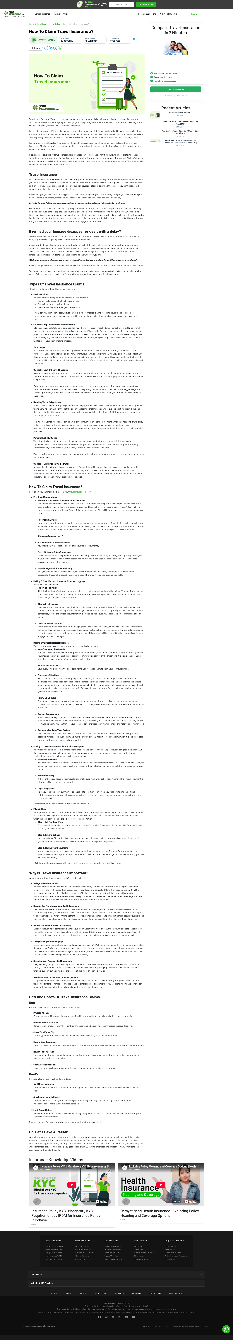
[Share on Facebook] (46, 48)
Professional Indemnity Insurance (176, 1256)
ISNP (167, 1326)
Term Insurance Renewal (112, 1249)
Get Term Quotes (146, 4)
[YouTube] (133, 1317)
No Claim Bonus (80, 1259)
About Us (54, 1293)
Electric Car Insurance (141, 1259)
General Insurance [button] (42, 14)
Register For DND (155, 1293)
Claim (162, 14)
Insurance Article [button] (61, 14)
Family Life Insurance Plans (113, 1259)
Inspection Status (101, 1293)
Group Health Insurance (173, 1253)
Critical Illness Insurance (53, 1249)
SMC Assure (172, 14)
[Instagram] (119, 1317)
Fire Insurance (169, 1249)
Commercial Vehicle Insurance (144, 1253)
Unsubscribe (136, 1293)
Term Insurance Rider (111, 1253)
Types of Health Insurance (54, 1246)
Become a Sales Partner (148, 14)
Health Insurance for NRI (53, 1256)
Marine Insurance (170, 1246)
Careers (68, 1293)
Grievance (146, 1326)
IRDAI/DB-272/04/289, (99, 1309)
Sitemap (205, 1326)
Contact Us (82, 1293)
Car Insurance (138, 1249)
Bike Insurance (139, 1246)
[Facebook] (99, 1317)
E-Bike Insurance (139, 1256)
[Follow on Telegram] (133, 38)
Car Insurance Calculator (83, 1246)
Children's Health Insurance (54, 1259)
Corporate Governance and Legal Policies (186, 1326)
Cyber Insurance (170, 1259)
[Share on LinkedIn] (55, 48)
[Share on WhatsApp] (60, 48)
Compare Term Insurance (112, 1246)
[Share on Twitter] (51, 48)
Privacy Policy (157, 1326)
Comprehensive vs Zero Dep (84, 1253)
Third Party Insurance (82, 1256)
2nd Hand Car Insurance (82, 1249)
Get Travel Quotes (176, 89)
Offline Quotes (119, 1293)
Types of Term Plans (111, 1256)
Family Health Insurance (53, 1253)
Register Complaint (175, 1293)
